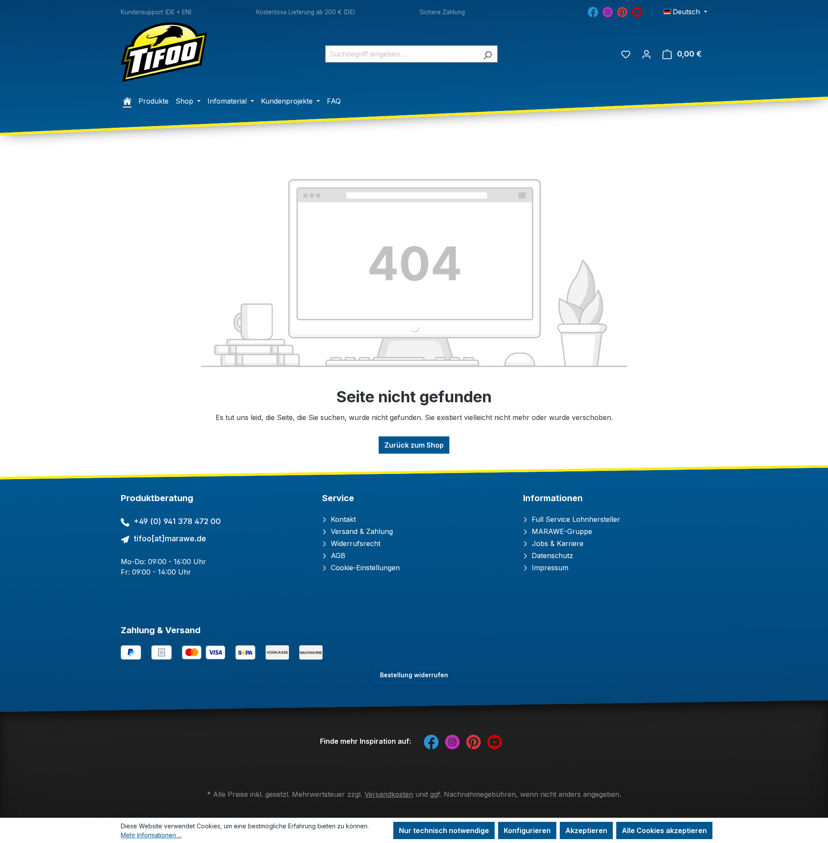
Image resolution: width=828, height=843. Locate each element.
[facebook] (593, 11)
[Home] (127, 101)
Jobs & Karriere (556, 543)
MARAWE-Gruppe (561, 531)
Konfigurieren (527, 830)
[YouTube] (637, 11)
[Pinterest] (622, 11)
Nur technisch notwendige (444, 830)
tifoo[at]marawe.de (170, 538)
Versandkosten (388, 794)
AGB (337, 555)
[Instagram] (607, 11)
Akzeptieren (586, 830)
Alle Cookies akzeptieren (664, 830)
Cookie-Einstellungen (364, 567)
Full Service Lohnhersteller (575, 519)
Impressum (549, 567)
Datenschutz (551, 555)
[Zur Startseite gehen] (164, 52)
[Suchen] (487, 54)
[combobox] (401, 54)
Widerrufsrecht (354, 543)
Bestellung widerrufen (414, 675)
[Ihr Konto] (646, 54)
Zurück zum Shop (414, 445)
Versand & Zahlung (361, 531)
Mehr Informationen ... (151, 835)
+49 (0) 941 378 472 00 (177, 521)
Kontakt (342, 519)
